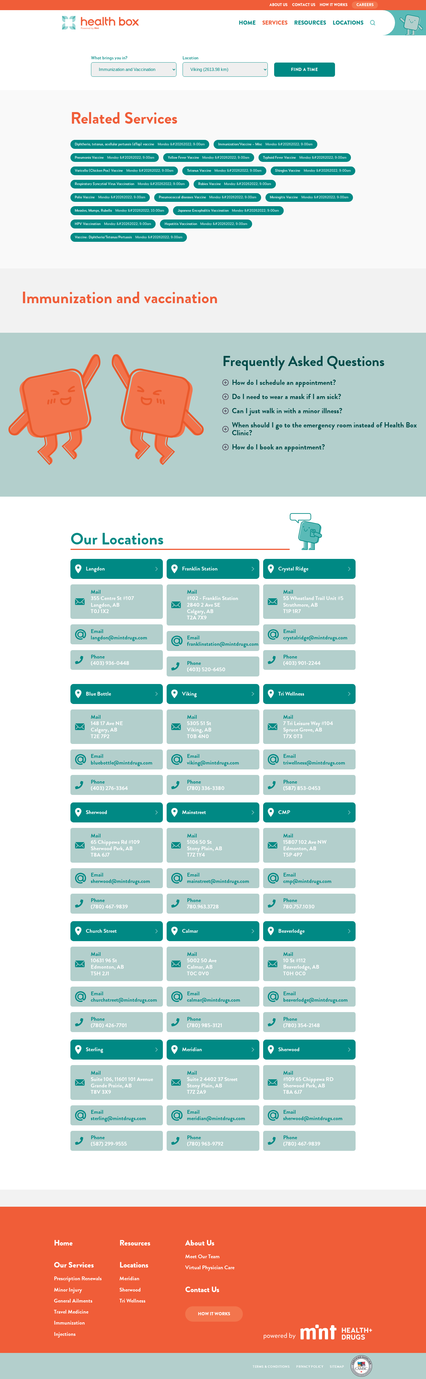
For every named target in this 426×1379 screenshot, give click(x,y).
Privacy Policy (309, 1366)
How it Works (333, 5)
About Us (278, 5)
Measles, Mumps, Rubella (119, 211)
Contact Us (303, 5)
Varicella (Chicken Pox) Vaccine (124, 171)
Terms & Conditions (271, 1366)
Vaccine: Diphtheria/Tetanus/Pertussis (128, 237)
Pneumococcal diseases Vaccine (207, 197)
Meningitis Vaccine (309, 197)
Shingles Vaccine (313, 171)
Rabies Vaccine (234, 184)
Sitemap (337, 1366)
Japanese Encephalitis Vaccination (228, 211)
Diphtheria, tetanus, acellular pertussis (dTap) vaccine (140, 144)
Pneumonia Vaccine (114, 158)
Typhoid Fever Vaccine (304, 158)
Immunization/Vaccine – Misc (265, 144)
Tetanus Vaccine (224, 171)
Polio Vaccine (110, 197)
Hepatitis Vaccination (206, 224)
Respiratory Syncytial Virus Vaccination (130, 184)
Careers (365, 5)
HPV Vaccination (113, 224)
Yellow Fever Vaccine (209, 158)
